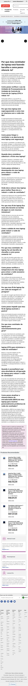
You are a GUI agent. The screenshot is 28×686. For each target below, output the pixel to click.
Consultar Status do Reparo (8, 632)
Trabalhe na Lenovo (2, 655)
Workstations (14, 628)
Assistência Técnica (8, 639)
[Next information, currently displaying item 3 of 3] (25, 41)
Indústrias (26, 613)
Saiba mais (11, 468)
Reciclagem (2, 639)
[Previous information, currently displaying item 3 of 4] (3, 22)
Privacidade (6, 675)
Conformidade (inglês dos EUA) (2, 630)
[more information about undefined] (10, 463)
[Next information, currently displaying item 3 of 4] (25, 22)
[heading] (16, 459)
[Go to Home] (5, 5)
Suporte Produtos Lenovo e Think (8, 652)
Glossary (7, 25)
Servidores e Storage (14, 633)
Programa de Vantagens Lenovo (20, 637)
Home (2, 25)
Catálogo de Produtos (14, 646)
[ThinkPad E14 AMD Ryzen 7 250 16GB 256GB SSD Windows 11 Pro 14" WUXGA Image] (4, 522)
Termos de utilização (19, 675)
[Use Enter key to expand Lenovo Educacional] (24, 1)
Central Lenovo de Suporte (8, 619)
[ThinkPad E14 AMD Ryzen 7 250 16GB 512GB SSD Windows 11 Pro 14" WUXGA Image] (4, 490)
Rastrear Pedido (8, 625)
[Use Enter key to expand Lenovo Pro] (10, 1)
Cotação (26, 617)
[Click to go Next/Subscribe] (19, 597)
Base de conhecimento (20, 649)
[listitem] (13, 462)
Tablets (14, 620)
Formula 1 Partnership (2, 661)
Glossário (20, 643)
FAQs (19, 624)
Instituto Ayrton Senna (2, 645)
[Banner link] (14, 20)
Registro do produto (20, 615)
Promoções (14, 653)
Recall (14, 650)
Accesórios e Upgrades (14, 639)
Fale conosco (20, 621)
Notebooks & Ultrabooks (14, 616)
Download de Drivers (8, 645)
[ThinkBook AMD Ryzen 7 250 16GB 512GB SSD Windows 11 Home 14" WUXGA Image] (4, 506)
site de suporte (13, 441)
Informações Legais (2, 624)
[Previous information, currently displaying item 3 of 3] (2, 41)
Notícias (2, 650)
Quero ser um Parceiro (20, 629)
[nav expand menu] (2, 9)
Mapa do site (11, 675)
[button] (26, 1)
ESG (1, 636)
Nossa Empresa (2, 618)
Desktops (14, 624)
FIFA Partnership (2, 667)
